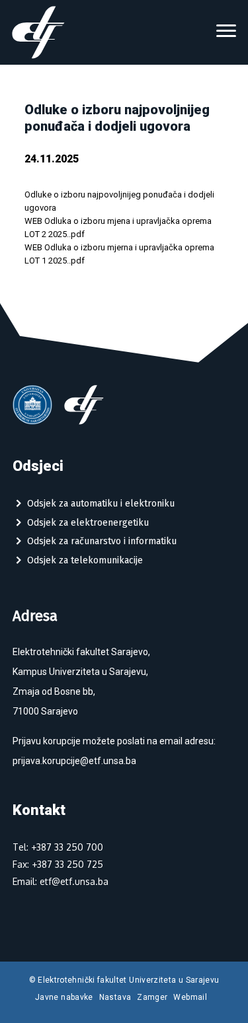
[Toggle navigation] (226, 32)
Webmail (190, 997)
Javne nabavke (64, 997)
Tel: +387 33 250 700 (58, 847)
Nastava (115, 997)
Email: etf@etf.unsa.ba (60, 881)
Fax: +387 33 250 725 (58, 864)
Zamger (152, 997)
